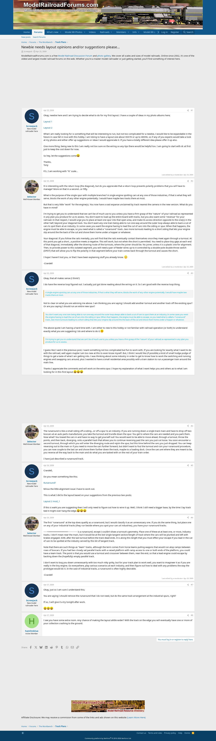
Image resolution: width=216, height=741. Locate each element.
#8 (192, 615)
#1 (192, 110)
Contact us (141, 733)
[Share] (188, 110)
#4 (192, 426)
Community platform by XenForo (108, 738)
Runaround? (49, 482)
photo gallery (104, 55)
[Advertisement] (108, 84)
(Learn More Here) (136, 717)
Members (121, 32)
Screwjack (28, 51)
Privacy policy (170, 733)
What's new (52, 32)
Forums (38, 32)
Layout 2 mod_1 (51, 501)
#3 (192, 273)
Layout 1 (47, 121)
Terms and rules (155, 733)
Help (180, 733)
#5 (192, 465)
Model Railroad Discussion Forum (75, 55)
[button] (61, 32)
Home (27, 32)
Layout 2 (47, 127)
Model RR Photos (73, 32)
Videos (92, 32)
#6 (192, 517)
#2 (192, 181)
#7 (192, 584)
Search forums (39, 37)
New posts (26, 37)
